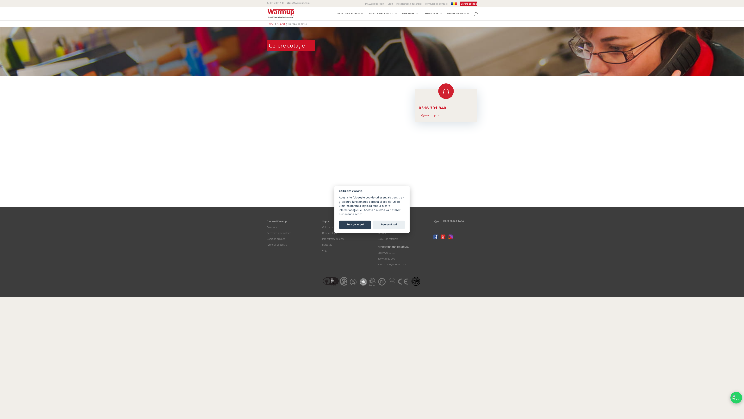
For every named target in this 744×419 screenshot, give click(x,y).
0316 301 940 (277, 3)
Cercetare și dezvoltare (279, 233)
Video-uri (382, 233)
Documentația (329, 233)
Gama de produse (276, 239)
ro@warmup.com (431, 115)
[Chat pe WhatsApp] (736, 397)
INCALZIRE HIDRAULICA (381, 13)
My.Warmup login (374, 4)
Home (270, 24)
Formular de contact (436, 4)
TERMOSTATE (430, 13)
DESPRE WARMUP (456, 13)
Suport (281, 24)
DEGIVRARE (408, 13)
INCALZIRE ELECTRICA (348, 13)
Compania (272, 227)
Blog (390, 4)
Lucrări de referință (388, 239)
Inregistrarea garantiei (409, 4)
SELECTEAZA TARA (453, 221)
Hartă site (327, 244)
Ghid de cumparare (332, 227)
